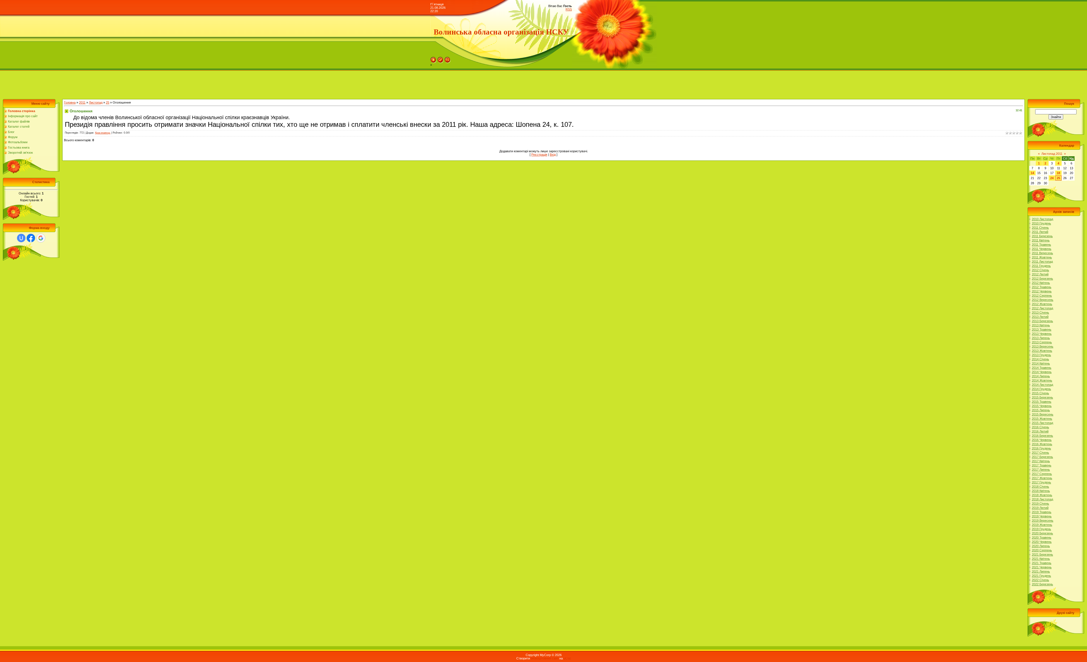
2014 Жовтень (1042, 380)
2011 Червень (1041, 248)
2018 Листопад (1042, 499)
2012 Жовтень (1042, 304)
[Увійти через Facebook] (31, 238)
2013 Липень (1041, 338)
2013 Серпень (1042, 342)
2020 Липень (1041, 546)
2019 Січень (1040, 503)
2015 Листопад (1042, 423)
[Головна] (433, 58)
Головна (70, 102)
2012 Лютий (1040, 274)
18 (1058, 173)
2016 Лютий (1040, 431)
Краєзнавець (102, 132)
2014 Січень (1040, 359)
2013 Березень (1042, 321)
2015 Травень (1041, 401)
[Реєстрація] (440, 58)
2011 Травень (1041, 244)
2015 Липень (1041, 410)
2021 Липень (1041, 571)
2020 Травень (1041, 537)
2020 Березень (1042, 533)
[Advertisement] (103, 83)
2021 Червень (1042, 567)
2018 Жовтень (1042, 495)
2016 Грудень (1041, 448)
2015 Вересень (1042, 414)
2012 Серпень (1042, 295)
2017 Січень (1040, 452)
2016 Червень (1042, 440)
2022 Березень (1042, 584)
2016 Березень (1042, 435)
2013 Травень (1041, 329)
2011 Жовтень (1042, 257)
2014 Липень (1041, 376)
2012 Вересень (1042, 299)
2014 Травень (1041, 367)
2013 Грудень (1041, 355)
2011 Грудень (1041, 265)
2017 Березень (1042, 457)
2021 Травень (1041, 563)
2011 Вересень (1042, 253)
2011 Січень (1040, 227)
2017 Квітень (1041, 461)
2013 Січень (1040, 312)
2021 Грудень (1041, 575)
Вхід (553, 154)
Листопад (95, 102)
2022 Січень (1040, 580)
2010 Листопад (1042, 219)
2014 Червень (1042, 372)
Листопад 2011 (1051, 153)
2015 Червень (1042, 406)
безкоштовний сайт (545, 658)
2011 (82, 102)
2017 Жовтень (1042, 478)
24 (1052, 178)
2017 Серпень (1042, 473)
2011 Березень (1042, 236)
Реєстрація (539, 154)
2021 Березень (1042, 554)
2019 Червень (1042, 516)
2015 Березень (1042, 397)
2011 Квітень (1041, 240)
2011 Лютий (1040, 231)
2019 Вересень (1042, 520)
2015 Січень (1040, 393)
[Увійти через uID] (21, 238)
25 (107, 102)
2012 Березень (1042, 278)
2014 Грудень (1041, 389)
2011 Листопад (1042, 261)
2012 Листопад (1042, 308)
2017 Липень (1041, 469)
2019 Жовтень (1042, 524)
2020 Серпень (1042, 550)
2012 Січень (1040, 270)
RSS (569, 9)
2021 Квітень (1041, 558)
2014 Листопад (1042, 384)
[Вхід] (447, 58)
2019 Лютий (1040, 507)
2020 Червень (1042, 541)
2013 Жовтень (1042, 350)
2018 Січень (1040, 486)
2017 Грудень (1041, 482)
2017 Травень (1041, 465)
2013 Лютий (1040, 316)
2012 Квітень (1041, 282)
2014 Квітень (1041, 363)
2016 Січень (1040, 427)
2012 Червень (1042, 291)
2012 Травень (1041, 287)
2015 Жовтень (1042, 418)
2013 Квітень (1041, 325)
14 (1032, 173)
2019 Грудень (1041, 529)
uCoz (567, 658)
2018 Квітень (1041, 490)
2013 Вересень (1042, 346)
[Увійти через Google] (40, 238)
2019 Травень (1041, 512)
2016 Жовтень (1042, 444)
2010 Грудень (1041, 223)
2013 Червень (1042, 333)
